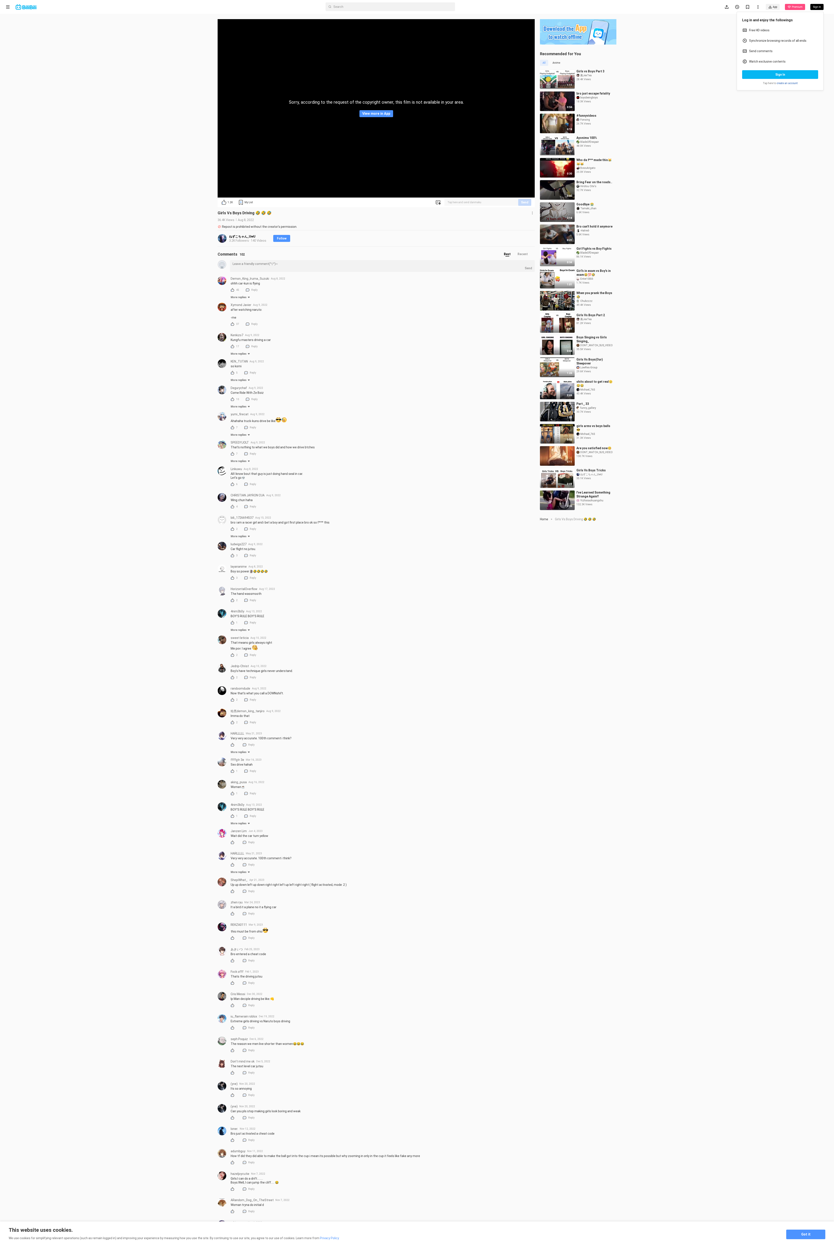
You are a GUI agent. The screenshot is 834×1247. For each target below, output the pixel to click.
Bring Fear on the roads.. (594, 182)
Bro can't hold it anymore (594, 226)
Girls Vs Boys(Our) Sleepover (589, 361)
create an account (787, 83)
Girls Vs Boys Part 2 (590, 315)
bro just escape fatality (593, 93)
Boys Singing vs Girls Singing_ (591, 339)
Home (544, 519)
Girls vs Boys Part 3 (590, 71)
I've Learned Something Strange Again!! (593, 494)
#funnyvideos (586, 115)
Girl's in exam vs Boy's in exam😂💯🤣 (593, 272)
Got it (806, 1234)
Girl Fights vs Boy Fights (594, 248)
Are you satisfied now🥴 (593, 448)
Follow (281, 238)
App (775, 6)
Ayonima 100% (586, 138)
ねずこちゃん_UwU (242, 236)
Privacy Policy (329, 1238)
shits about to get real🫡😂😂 (594, 383)
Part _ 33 (582, 404)
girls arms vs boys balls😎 (593, 428)
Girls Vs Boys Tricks (591, 470)
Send (524, 202)
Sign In (780, 74)
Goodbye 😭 (585, 204)
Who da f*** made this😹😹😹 (594, 162)
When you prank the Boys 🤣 (594, 295)
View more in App (376, 113)
